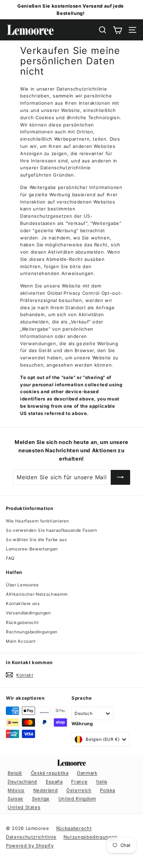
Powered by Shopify (30, 845)
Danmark (87, 773)
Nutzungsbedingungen (91, 837)
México (16, 790)
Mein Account (21, 641)
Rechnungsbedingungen (32, 631)
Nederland (45, 790)
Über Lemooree (22, 584)
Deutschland (22, 781)
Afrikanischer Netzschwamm (36, 594)
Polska (107, 790)
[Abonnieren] (120, 477)
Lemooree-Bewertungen (32, 548)
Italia (101, 781)
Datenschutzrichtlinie (31, 837)
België (15, 773)
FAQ (10, 558)
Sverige (41, 798)
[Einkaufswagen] (117, 29)
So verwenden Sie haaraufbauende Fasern (51, 530)
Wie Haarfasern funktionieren (37, 520)
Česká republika (50, 773)
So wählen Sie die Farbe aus (36, 539)
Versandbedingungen (28, 612)
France (79, 781)
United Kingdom (77, 798)
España (54, 781)
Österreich (79, 790)
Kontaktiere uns (23, 603)
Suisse (15, 798)
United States (24, 807)
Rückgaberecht (22, 622)
